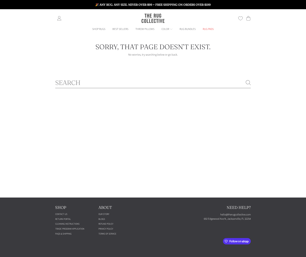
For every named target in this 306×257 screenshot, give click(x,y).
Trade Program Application (69, 228)
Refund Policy (105, 223)
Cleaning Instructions (67, 223)
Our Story (103, 214)
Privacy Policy (105, 228)
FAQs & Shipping (63, 233)
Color (166, 29)
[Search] (248, 83)
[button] (248, 18)
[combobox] (153, 82)
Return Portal (63, 219)
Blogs (101, 219)
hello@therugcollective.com (235, 214)
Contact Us (61, 214)
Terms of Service (107, 233)
